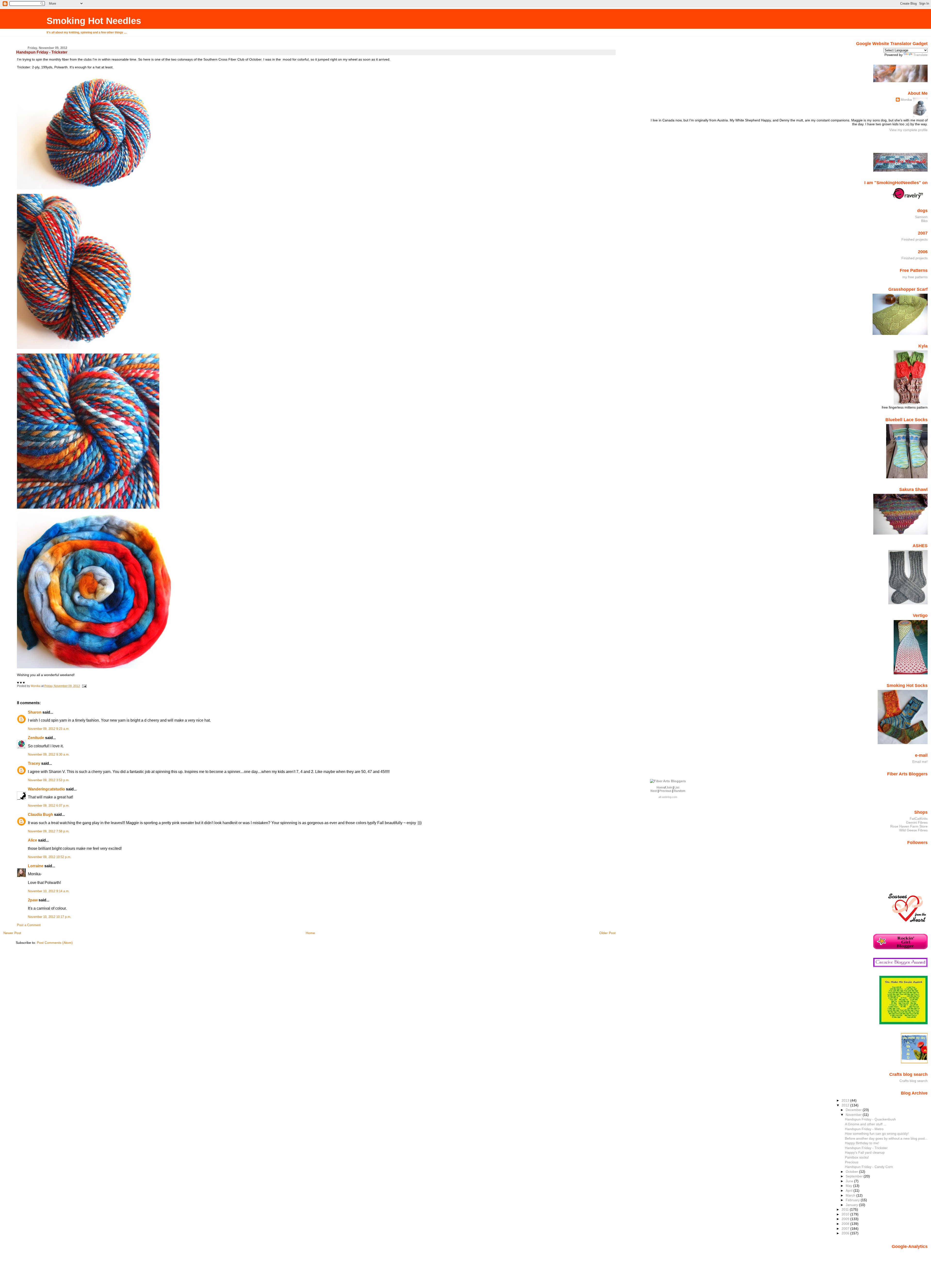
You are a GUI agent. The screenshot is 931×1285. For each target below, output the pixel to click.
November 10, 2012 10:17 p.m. (49, 917)
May (849, 1186)
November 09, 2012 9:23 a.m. (49, 729)
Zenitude (36, 738)
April (849, 1190)
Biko (924, 221)
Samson (921, 217)
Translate (920, 55)
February (853, 1200)
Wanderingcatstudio (46, 789)
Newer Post (12, 933)
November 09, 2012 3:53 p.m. (49, 780)
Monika (906, 100)
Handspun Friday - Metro (864, 1129)
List (676, 787)
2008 (846, 1224)
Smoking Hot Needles (94, 21)
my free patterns (915, 277)
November (854, 1115)
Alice (32, 840)
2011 (846, 1209)
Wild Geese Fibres (913, 830)
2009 (846, 1219)
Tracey (34, 763)
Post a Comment (29, 925)
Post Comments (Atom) (55, 943)
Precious (851, 1162)
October (852, 1172)
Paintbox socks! (857, 1157)
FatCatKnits (919, 818)
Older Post (607, 933)
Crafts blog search (913, 1081)
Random (679, 791)
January (852, 1205)
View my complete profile (908, 130)
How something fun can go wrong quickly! (877, 1133)
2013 (846, 1100)
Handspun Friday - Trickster (866, 1148)
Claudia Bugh (40, 814)
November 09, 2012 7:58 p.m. (49, 831)
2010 (846, 1214)
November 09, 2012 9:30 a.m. (49, 754)
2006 (846, 1233)
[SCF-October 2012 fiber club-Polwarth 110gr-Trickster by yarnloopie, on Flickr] (94, 667)
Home (310, 933)
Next (653, 791)
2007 (846, 1228)
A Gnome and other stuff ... (865, 1124)
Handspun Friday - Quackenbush (870, 1119)
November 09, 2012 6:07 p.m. (49, 805)
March (851, 1195)
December (854, 1110)
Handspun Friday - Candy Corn (869, 1167)
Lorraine (35, 866)
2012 (846, 1105)
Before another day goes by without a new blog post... (886, 1138)
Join (669, 787)
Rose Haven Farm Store (909, 826)
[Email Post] (84, 686)
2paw (33, 900)
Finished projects (914, 239)
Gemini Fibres (917, 822)
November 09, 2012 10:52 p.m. (49, 857)
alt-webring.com (667, 797)
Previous (665, 791)
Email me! (920, 762)
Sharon (34, 712)
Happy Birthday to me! (862, 1143)
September (855, 1176)
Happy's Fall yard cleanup (865, 1152)
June (850, 1181)
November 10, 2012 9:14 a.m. (49, 891)
